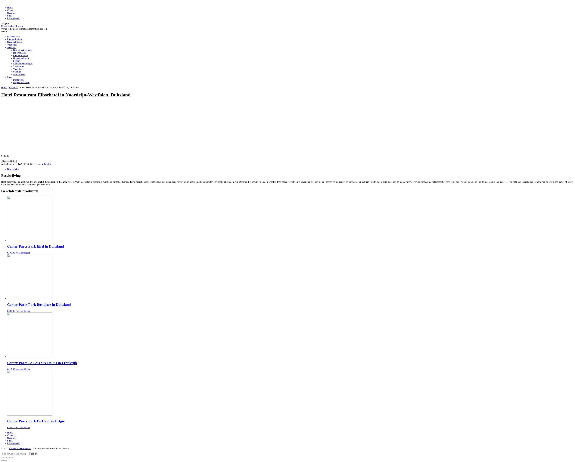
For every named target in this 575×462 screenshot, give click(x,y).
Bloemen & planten (22, 50)
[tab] (290, 169)
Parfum (16, 61)
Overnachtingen (14, 42)
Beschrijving (13, 169)
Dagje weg (18, 79)
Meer (9, 77)
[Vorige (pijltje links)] (2, 460)
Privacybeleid (13, 18)
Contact (11, 10)
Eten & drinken (14, 39)
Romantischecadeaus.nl (12, 26)
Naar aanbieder (8, 161)
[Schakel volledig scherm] (8, 457)
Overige (17, 71)
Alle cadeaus (19, 74)
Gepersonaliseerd (21, 58)
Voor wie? (12, 44)
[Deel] (5, 457)
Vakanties (17, 69)
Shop (9, 15)
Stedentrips (18, 66)
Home (10, 7)
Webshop (11, 47)
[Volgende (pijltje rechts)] (5, 460)
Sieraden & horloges (22, 63)
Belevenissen (13, 36)
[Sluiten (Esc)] (2, 457)
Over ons (11, 13)
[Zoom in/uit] (11, 457)
